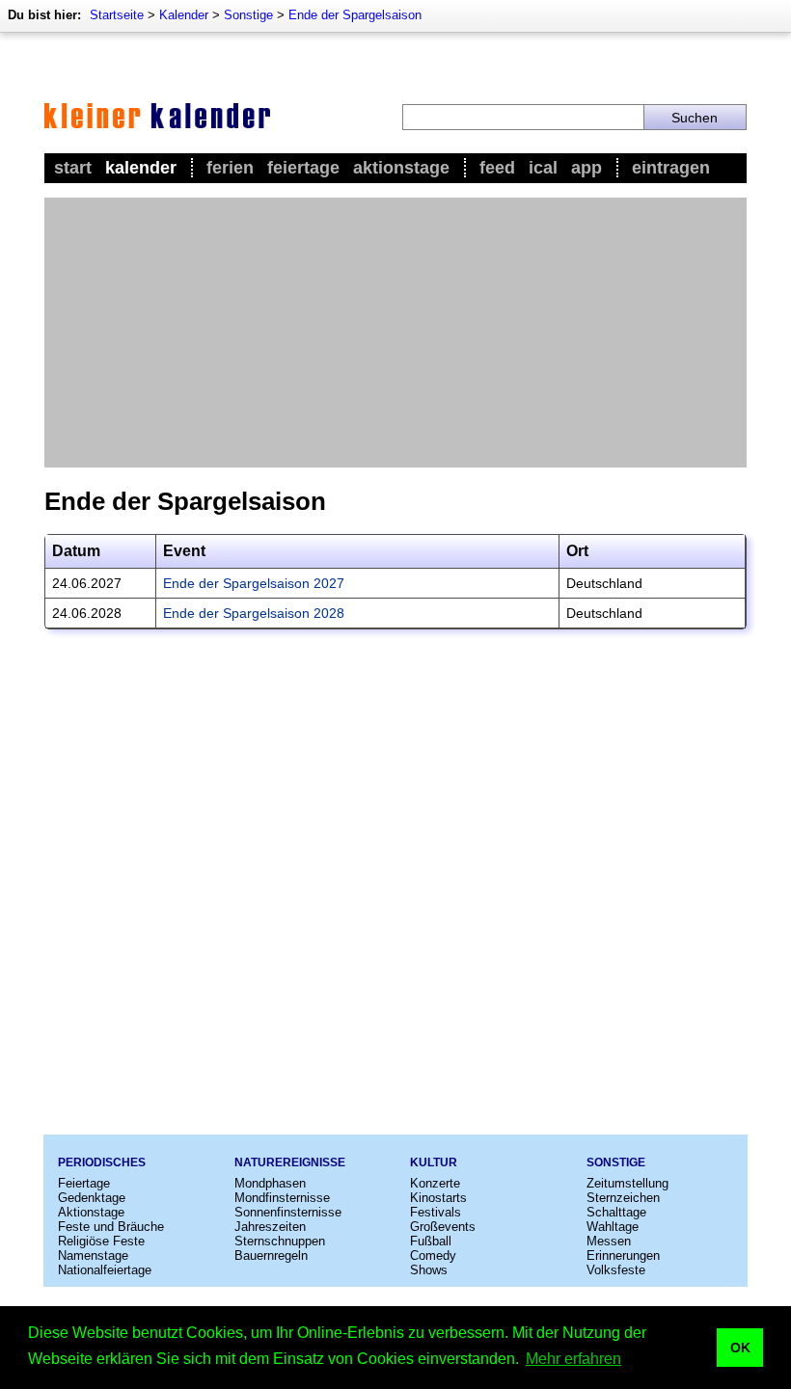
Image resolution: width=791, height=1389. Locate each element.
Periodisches (102, 1162)
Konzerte (435, 1183)
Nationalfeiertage (104, 1270)
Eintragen (671, 167)
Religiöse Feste (101, 1241)
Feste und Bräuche (111, 1226)
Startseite (117, 15)
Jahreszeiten (270, 1226)
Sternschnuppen (279, 1241)
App (586, 167)
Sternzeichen (623, 1197)
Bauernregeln (271, 1255)
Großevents (443, 1226)
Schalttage (616, 1212)
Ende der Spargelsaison (355, 15)
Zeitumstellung (627, 1183)
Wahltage (612, 1226)
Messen (608, 1241)
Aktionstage (401, 167)
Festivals (435, 1212)
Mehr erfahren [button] (573, 1358)
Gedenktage (91, 1197)
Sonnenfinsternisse (287, 1212)
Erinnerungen (623, 1255)
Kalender (183, 15)
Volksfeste (615, 1270)
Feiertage (303, 167)
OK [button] (740, 1347)
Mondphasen (270, 1183)
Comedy (433, 1255)
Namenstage (93, 1255)
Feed (497, 167)
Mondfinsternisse (282, 1197)
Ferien (230, 167)
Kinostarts (438, 1197)
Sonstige (248, 15)
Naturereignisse (289, 1162)
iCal (543, 167)
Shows (429, 1270)
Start (73, 167)
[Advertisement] (395, 332)
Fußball (430, 1241)
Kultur (433, 1162)
